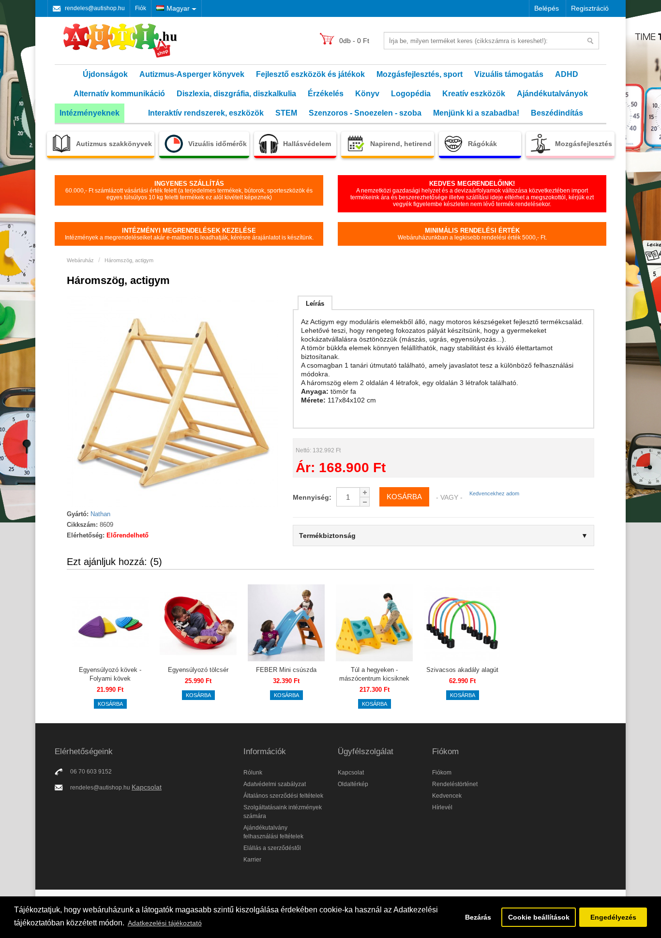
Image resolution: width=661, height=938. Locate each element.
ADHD (566, 74)
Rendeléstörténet (455, 784)
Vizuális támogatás (508, 74)
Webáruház (80, 260)
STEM (286, 113)
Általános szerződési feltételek (283, 795)
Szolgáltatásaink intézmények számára (282, 811)
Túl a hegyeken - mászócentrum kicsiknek (374, 674)
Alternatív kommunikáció (119, 93)
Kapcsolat (147, 787)
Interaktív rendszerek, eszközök (206, 113)
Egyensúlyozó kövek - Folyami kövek (110, 674)
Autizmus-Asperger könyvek (191, 74)
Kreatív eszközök (473, 93)
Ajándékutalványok (552, 93)
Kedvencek (447, 795)
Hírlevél (442, 807)
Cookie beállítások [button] (539, 917)
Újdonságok (105, 74)
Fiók (140, 8)
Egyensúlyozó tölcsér (198, 669)
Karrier (252, 859)
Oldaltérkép (353, 784)
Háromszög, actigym (129, 260)
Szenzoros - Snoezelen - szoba (365, 113)
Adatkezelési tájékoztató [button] (165, 923)
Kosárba (110, 704)
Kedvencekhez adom (494, 493)
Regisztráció (590, 8)
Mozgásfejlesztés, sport (419, 74)
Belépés (546, 8)
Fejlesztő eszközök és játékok (310, 74)
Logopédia (411, 93)
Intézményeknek (90, 113)
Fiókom (441, 772)
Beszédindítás (557, 113)
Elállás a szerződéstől (272, 848)
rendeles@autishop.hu (95, 8)
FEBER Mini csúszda (286, 669)
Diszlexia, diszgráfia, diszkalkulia (236, 93)
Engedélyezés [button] (613, 917)
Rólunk (252, 772)
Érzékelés (326, 93)
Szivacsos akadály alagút (462, 669)
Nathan (100, 514)
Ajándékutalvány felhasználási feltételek (273, 832)
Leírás (315, 303)
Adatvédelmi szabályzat (274, 784)
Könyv (367, 93)
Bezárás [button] (478, 917)
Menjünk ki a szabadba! (476, 113)
